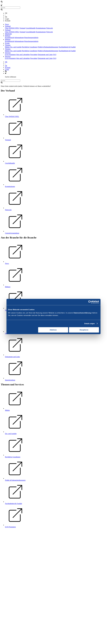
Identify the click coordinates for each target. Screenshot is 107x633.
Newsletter (33, 54)
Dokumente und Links (45, 54)
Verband (8, 26)
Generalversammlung (12, 233)
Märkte (7, 47)
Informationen (19, 37)
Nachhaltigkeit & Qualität (67, 47)
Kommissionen (41, 28)
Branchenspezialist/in (31, 37)
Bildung (7, 36)
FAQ (54, 54)
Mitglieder (8, 34)
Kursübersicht (9, 37)
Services (8, 53)
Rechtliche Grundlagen (29, 47)
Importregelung (10, 380)
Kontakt (7, 67)
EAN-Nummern (10, 54)
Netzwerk (49, 28)
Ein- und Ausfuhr (16, 47)
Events (7, 43)
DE (6, 62)
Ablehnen (53, 330)
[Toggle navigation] (2, 4)
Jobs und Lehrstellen (23, 54)
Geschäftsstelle (31, 28)
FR (6, 66)
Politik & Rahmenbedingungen (48, 47)
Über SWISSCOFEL (12, 28)
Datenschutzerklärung (82, 313)
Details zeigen (89, 323)
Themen (7, 45)
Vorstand (22, 28)
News (7, 24)
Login (7, 69)
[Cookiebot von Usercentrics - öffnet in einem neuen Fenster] (90, 302)
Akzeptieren (84, 330)
